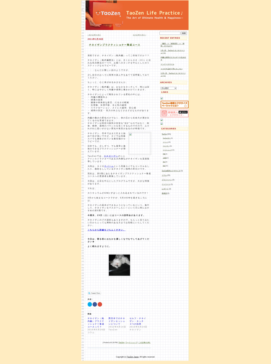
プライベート (167, 180)
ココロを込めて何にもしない (172, 69)
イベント (165, 142)
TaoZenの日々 (167, 138)
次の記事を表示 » (139, 35)
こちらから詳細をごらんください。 (107, 230)
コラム (164, 175)
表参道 (164, 193)
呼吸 (164, 154)
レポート (165, 189)
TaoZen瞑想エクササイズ (171, 171)
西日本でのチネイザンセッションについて (117, 321)
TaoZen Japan (133, 357)
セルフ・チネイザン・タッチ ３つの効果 (138, 321)
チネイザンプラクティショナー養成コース (115, 45)
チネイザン (166, 146)
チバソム (109, 166)
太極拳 (165, 158)
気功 (164, 162)
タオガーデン (111, 156)
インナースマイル (167, 64)
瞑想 (164, 166)
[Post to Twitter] (94, 294)
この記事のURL (144, 343)
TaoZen (121, 343)
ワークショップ (131, 343)
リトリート (166, 184)
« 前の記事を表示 (94, 35)
